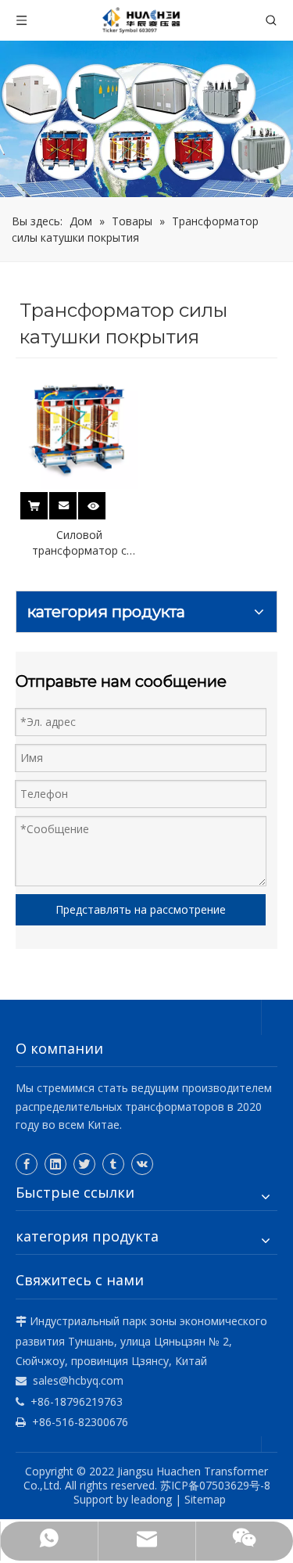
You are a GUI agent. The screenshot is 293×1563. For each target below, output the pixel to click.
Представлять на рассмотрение (140, 909)
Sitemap (205, 1499)
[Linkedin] (55, 1164)
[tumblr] (113, 1164)
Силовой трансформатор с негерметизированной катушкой (79, 543)
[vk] (142, 1164)
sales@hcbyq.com (78, 1380)
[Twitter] (84, 1164)
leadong (151, 1499)
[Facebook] (27, 1164)
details (102, 501)
